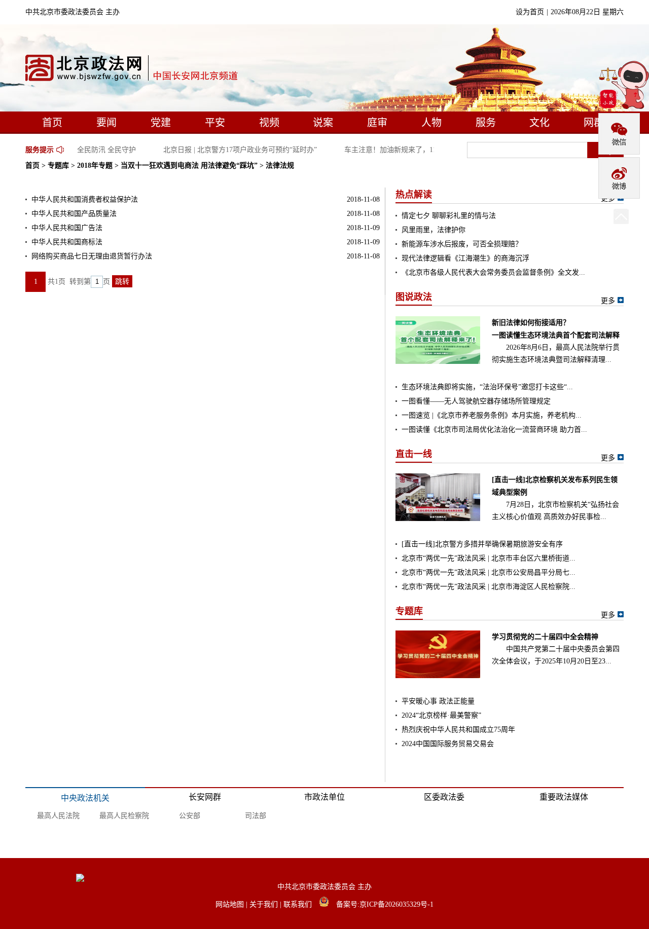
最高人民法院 (58, 816)
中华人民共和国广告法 (66, 228)
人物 (431, 122)
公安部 (189, 816)
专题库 (58, 165)
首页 (52, 122)
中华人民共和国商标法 (66, 242)
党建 (161, 122)
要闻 (106, 122)
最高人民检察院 (124, 816)
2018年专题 (95, 165)
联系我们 (298, 904)
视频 (269, 122)
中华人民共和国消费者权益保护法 (84, 199)
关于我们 (264, 904)
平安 (215, 122)
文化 (539, 122)
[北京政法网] (132, 70)
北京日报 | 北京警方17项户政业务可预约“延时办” (235, 150)
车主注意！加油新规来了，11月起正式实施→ (411, 150)
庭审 (377, 122)
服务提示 (39, 150)
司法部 (255, 816)
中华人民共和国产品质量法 (74, 213)
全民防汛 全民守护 (102, 150)
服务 (486, 122)
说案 (323, 122)
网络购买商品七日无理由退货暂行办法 (91, 256)
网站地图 (230, 904)
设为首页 (530, 12)
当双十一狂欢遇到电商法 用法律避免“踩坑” (189, 165)
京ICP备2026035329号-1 (396, 904)
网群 (594, 122)
